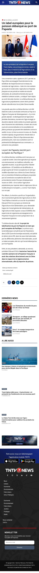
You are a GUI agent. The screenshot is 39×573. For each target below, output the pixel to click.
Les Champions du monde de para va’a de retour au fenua (25, 306)
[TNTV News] (19, 470)
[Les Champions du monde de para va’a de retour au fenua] (7, 308)
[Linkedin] (18, 282)
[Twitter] (17, 475)
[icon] (3, 20)
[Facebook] (9, 282)
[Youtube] (31, 475)
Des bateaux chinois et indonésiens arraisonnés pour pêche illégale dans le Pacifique (19, 367)
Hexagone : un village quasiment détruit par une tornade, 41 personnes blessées (24, 318)
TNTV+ (5, 522)
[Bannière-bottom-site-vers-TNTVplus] (19, 445)
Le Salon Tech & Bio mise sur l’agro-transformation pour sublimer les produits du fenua (18, 420)
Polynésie (8, 20)
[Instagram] (12, 475)
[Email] (22, 282)
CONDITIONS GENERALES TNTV (26, 565)
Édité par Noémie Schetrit (9, 268)
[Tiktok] (27, 475)
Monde (3, 363)
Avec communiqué (7, 270)
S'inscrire (19, 547)
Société (15, 20)
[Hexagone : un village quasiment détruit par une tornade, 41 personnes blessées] (7, 319)
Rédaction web (7, 274)
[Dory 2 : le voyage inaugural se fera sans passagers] (7, 331)
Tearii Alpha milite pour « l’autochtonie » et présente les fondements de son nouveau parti (18, 393)
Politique (4, 388)
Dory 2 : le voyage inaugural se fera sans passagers (23, 330)
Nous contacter (7, 520)
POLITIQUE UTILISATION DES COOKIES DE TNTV (19, 567)
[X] (13, 282)
